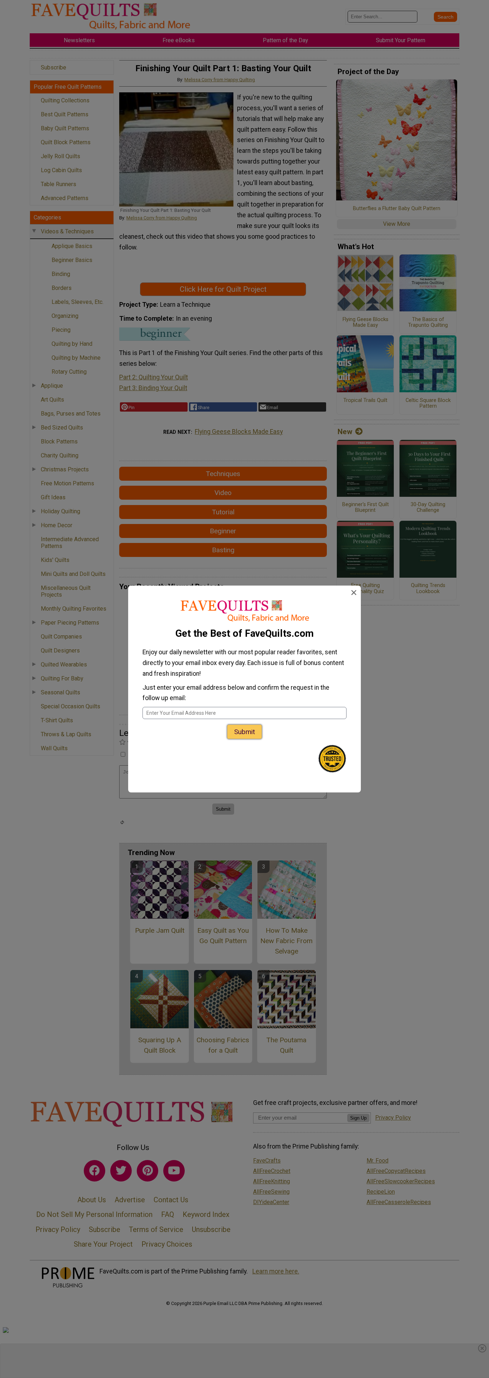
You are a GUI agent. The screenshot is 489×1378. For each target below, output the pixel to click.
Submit (244, 732)
